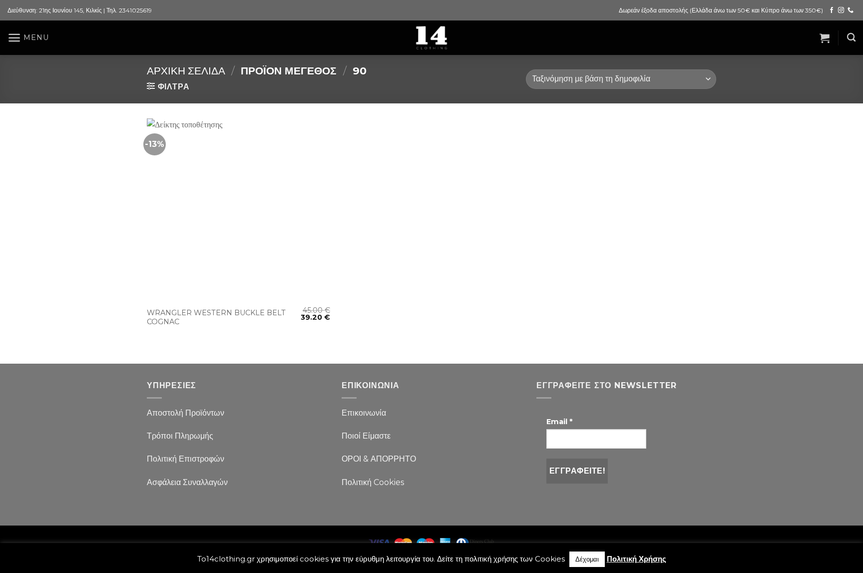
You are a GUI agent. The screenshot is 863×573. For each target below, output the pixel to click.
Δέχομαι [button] (587, 559)
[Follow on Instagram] (841, 10)
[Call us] (851, 10)
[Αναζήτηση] (851, 37)
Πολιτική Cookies (373, 482)
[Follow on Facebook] (832, 10)
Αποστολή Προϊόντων (185, 413)
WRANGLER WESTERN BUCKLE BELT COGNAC (216, 317)
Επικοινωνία (364, 413)
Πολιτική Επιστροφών (185, 459)
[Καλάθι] (825, 38)
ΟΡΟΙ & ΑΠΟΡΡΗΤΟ (379, 459)
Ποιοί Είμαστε (366, 436)
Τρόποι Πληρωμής (180, 436)
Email (559, 421)
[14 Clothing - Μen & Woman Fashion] (431, 37)
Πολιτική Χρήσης (636, 559)
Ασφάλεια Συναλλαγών (187, 482)
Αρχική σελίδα (186, 70)
